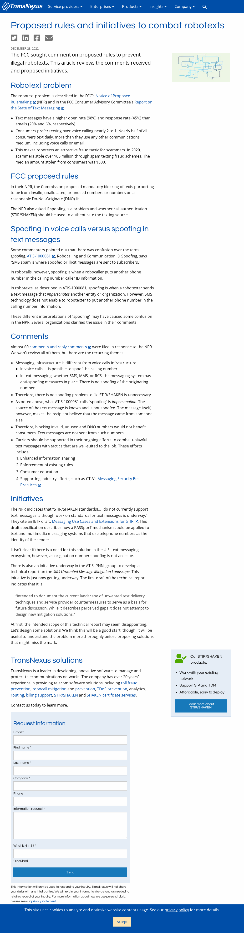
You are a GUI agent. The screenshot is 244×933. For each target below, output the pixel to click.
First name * (22, 747)
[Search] (205, 6)
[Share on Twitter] (16, 39)
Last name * (22, 762)
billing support (39, 695)
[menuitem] (23, 6)
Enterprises (101, 6)
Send (70, 872)
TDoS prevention (112, 689)
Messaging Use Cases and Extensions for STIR (92, 521)
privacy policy (177, 909)
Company (183, 6)
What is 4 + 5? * (24, 845)
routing (17, 695)
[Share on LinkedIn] (28, 39)
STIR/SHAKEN (66, 695)
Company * (21, 778)
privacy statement (43, 901)
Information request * (29, 808)
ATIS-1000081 (39, 256)
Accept (122, 921)
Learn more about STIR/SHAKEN (201, 705)
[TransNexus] (23, 6)
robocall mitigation (49, 689)
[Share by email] (50, 39)
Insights (156, 6)
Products (130, 6)
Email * (18, 732)
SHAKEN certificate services (111, 695)
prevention (85, 689)
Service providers (64, 6)
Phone (18, 793)
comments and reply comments (58, 346)
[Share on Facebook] (39, 39)
